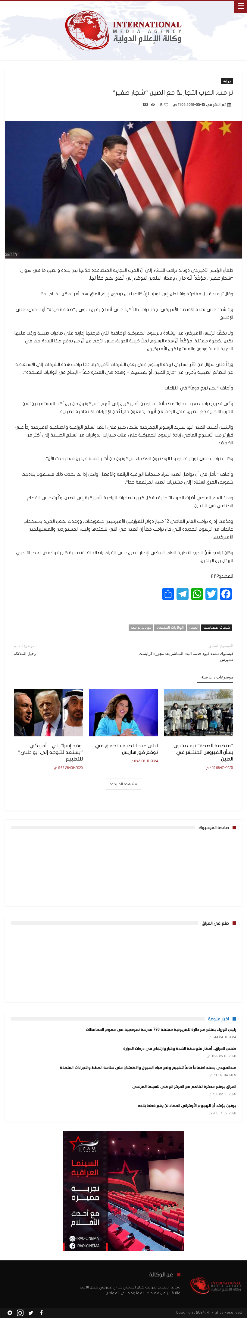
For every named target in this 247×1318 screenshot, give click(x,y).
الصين (193, 627)
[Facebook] (41, 1313)
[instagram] (20, 1313)
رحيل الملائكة (25, 649)
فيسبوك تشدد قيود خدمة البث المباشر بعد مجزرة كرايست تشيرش (186, 652)
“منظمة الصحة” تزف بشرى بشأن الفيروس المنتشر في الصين (203, 752)
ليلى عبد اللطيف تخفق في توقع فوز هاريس (126, 749)
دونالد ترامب (141, 627)
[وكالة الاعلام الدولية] (123, 7)
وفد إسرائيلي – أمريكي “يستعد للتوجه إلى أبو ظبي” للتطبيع (50, 752)
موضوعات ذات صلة (217, 677)
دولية (227, 81)
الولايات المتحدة (170, 627)
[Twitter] (31, 1313)
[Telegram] (9, 1313)
